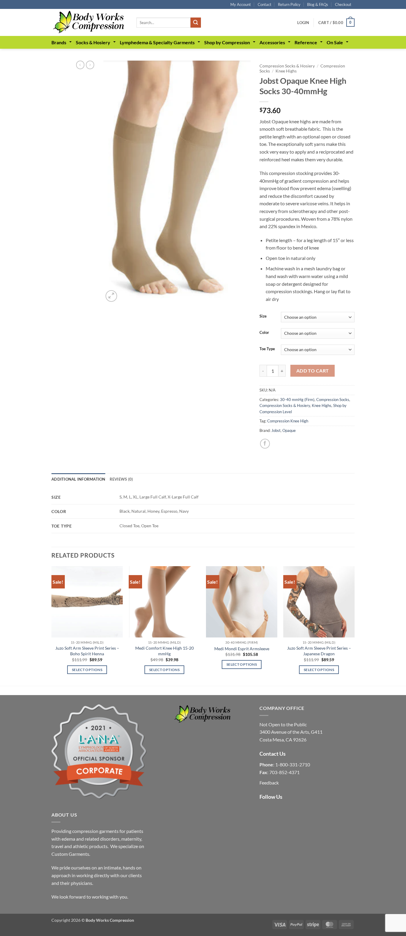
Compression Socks (332, 399)
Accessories (272, 42)
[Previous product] (90, 65)
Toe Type (267, 349)
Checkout (343, 4)
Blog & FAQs (317, 4)
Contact (264, 4)
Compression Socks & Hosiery (287, 66)
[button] (303, 22)
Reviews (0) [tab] (121, 479)
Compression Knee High (287, 421)
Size (263, 316)
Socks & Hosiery (93, 42)
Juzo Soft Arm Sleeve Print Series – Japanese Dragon (319, 650)
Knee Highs (286, 71)
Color (264, 333)
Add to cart (312, 370)
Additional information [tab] (78, 479)
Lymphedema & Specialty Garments (157, 42)
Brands (58, 42)
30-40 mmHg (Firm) (297, 399)
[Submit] (196, 23)
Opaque (289, 430)
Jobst (276, 430)
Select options (87, 670)
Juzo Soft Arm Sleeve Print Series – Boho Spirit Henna (87, 650)
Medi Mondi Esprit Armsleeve (241, 648)
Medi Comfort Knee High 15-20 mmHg (164, 650)
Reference (306, 42)
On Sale (335, 42)
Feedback (269, 782)
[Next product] (80, 65)
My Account (240, 4)
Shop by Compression (227, 42)
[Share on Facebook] (265, 444)
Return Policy (289, 4)
